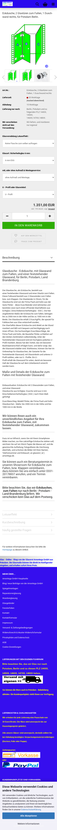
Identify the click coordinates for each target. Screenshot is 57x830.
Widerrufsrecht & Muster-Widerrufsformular (21, 632)
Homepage (7, 550)
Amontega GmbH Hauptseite (15, 578)
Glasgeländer (8, 603)
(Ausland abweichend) (35, 101)
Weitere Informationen (28, 823)
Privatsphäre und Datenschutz (15, 637)
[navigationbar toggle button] (53, 4)
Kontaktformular (9, 618)
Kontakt (5, 613)
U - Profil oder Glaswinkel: (14, 187)
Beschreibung (11, 257)
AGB (4, 642)
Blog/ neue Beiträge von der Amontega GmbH (22, 583)
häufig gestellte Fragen (16, 530)
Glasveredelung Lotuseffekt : (15, 136)
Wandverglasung (9, 598)
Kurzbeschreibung (13, 522)
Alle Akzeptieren (28, 815)
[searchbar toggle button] (37, 4)
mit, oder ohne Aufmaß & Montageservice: (21, 170)
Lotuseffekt (9, 514)
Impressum (7, 623)
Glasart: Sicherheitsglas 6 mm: (16, 153)
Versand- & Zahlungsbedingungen (17, 627)
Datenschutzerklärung (31, 809)
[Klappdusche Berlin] (28, 45)
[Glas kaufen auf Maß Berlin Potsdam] (6, 4)
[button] (7, 216)
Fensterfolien (8, 608)
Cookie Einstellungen (11, 647)
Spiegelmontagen (10, 588)
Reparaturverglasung (11, 593)
